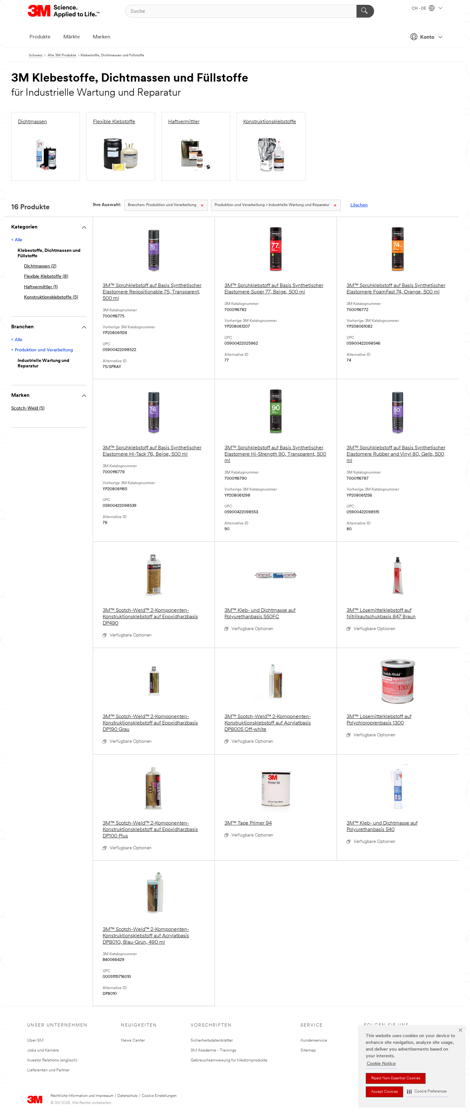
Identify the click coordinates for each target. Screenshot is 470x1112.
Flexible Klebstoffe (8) (46, 276)
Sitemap (308, 1050)
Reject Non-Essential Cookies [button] (395, 1078)
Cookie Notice (381, 1063)
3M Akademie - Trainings (213, 1050)
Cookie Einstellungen (159, 1096)
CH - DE (419, 9)
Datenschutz (127, 1096)
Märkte (71, 37)
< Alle (16, 240)
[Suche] (365, 11)
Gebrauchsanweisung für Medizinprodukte (229, 1060)
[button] (427, 1091)
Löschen (359, 205)
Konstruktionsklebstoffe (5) (51, 297)
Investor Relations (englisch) (52, 1060)
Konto (427, 37)
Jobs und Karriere (43, 1050)
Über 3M (35, 1040)
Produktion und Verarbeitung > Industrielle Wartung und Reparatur (272, 205)
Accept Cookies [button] (384, 1092)
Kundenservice (314, 1040)
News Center (133, 1040)
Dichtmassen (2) (40, 266)
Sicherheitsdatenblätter (212, 1040)
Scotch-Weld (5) (27, 408)
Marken (101, 37)
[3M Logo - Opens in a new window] (64, 11)
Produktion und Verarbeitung (162, 205)
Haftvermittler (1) (41, 287)
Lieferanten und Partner (48, 1070)
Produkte (40, 37)
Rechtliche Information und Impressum (82, 1096)
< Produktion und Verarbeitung (42, 350)
